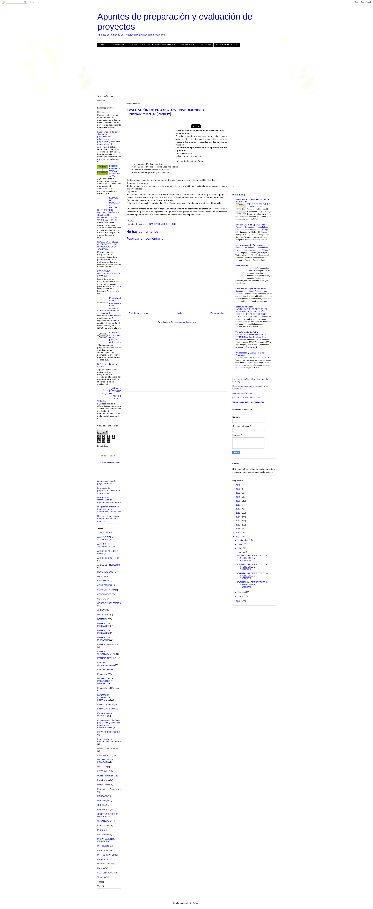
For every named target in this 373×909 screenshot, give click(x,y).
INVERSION (171, 224)
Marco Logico (103, 784)
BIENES (101, 576)
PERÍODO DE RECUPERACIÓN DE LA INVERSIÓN (108, 273)
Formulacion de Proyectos (104, 714)
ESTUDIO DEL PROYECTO (104, 638)
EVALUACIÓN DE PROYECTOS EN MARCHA (105, 681)
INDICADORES (104, 755)
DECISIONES (103, 614)
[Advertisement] (184, 71)
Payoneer (101, 100)
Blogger (196, 903)
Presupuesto (103, 846)
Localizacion (103, 780)
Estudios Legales (105, 670)
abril (240, 548)
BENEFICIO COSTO (106, 572)
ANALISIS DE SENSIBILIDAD (104, 545)
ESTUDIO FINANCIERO (108, 644)
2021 (238, 497)
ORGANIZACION (105, 821)
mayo (241, 544)
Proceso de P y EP (106, 855)
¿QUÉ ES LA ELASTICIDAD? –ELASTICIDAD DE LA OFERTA (109, 394)
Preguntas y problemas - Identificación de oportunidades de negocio (109, 509)
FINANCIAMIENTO (156, 224)
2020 (238, 501)
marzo (241, 552)
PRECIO (101, 830)
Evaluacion (141, 224)
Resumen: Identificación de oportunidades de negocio (108, 518)
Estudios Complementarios (105, 664)
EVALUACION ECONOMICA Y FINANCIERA (104, 697)
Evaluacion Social (105, 704)
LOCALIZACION (187, 45)
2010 (238, 532)
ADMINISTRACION (106, 532)
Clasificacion (103, 581)
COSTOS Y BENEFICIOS (109, 603)
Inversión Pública (117, 45)
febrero (241, 592)
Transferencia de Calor (246, 332)
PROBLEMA (103, 850)
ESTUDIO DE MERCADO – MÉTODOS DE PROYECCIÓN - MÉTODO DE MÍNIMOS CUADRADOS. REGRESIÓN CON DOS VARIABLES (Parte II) (108, 209)
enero (241, 596)
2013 (238, 521)
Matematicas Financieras (108, 789)
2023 (238, 489)
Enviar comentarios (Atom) (183, 322)
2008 (238, 601)
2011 (238, 529)
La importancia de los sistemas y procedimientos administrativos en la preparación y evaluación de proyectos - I (108, 138)
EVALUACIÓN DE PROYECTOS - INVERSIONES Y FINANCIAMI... (252, 558)
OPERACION (103, 809)
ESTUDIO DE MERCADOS (226, 45)
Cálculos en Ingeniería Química (250, 289)
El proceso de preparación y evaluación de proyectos (108, 490)
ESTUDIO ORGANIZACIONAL (106, 652)
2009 (238, 537)
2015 (238, 513)
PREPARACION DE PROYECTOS (106, 840)
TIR (99, 882)
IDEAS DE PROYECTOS (108, 732)
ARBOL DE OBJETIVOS (108, 558)
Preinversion (103, 834)
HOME (102, 45)
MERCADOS (103, 796)
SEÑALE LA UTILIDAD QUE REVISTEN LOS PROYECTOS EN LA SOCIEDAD (107, 245)
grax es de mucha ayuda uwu (246, 397)
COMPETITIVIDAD (106, 590)
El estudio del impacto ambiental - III (251, 357)
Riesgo (100, 868)
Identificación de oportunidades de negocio (109, 740)
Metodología (103, 800)
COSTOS (133, 45)
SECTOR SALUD (105, 873)
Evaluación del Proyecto (108, 688)
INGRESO (102, 767)
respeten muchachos (242, 393)
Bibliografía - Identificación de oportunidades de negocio (109, 500)
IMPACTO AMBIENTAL (107, 748)
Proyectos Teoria (105, 864)
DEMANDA (102, 619)
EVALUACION (205, 45)
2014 (238, 517)
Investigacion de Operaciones (250, 225)
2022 (238, 493)
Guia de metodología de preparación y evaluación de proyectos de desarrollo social (108, 724)
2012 (238, 525)
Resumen (101, 112)
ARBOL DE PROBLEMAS (108, 565)
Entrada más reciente (138, 313)
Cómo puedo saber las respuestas (248, 402)
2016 (238, 509)
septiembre (243, 540)
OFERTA (101, 805)
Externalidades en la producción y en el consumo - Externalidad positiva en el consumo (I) (109, 305)
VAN (99, 886)
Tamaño (101, 877)
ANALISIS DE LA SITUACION (105, 538)
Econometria (241, 265)
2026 (238, 485)
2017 (238, 505)
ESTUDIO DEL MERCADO (104, 631)
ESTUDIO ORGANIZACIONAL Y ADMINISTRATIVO (114, 171)
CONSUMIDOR (104, 594)
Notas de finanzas (244, 307)
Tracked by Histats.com (109, 462)
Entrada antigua (217, 313)
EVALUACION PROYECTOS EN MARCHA (159, 45)
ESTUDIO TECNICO (106, 658)
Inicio (179, 313)
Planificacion (103, 825)
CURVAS (101, 610)
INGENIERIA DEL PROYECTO (105, 761)
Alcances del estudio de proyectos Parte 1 (108, 482)
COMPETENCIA (104, 585)
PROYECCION (104, 859)
